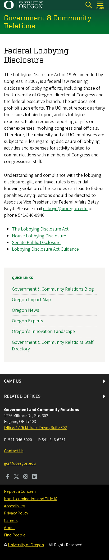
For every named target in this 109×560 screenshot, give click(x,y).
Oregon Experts (27, 321)
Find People (14, 535)
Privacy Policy (16, 513)
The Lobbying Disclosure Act (40, 229)
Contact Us (13, 451)
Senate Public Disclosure (36, 242)
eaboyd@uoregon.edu (65, 208)
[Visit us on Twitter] (16, 477)
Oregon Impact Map (31, 299)
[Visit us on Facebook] (8, 477)
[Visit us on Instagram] (25, 477)
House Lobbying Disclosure (39, 236)
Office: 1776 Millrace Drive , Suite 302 (35, 428)
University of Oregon (26, 545)
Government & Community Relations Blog (53, 289)
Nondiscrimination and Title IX (30, 499)
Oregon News (25, 310)
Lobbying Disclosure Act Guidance (45, 249)
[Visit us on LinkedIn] (34, 477)
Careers (10, 520)
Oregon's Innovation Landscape (43, 331)
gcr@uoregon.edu (20, 463)
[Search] (88, 5)
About (9, 528)
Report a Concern (20, 491)
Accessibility (14, 506)
